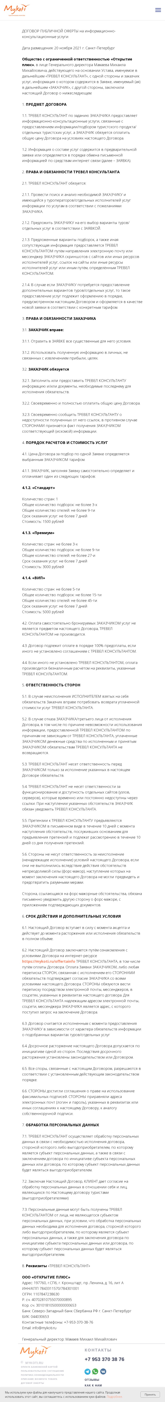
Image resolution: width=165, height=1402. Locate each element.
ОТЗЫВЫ (92, 1379)
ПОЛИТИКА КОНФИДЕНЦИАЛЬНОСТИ (42, 1375)
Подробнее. (115, 1397)
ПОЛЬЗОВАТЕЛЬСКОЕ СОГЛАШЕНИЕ (42, 1371)
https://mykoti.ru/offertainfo (48, 961)
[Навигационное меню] (158, 10)
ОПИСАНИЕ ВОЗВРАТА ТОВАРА (39, 1379)
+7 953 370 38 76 (104, 1359)
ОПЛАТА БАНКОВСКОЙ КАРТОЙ (39, 1367)
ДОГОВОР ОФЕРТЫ (32, 1383)
